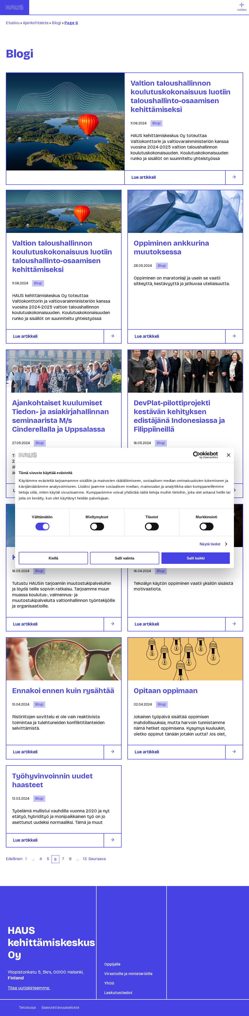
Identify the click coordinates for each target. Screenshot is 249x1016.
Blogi (56, 22)
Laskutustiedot (118, 992)
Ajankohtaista (35, 22)
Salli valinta (124, 558)
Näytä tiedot (210, 544)
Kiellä (53, 558)
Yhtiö (109, 983)
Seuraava (97, 859)
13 (85, 859)
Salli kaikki (196, 558)
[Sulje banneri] (228, 455)
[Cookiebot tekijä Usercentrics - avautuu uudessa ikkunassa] (196, 455)
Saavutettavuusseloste (60, 1008)
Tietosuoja (27, 1008)
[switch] (97, 526)
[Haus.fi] (14, 7)
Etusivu (12, 22)
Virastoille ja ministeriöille (128, 973)
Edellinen (14, 859)
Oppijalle (112, 964)
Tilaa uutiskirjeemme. (29, 988)
